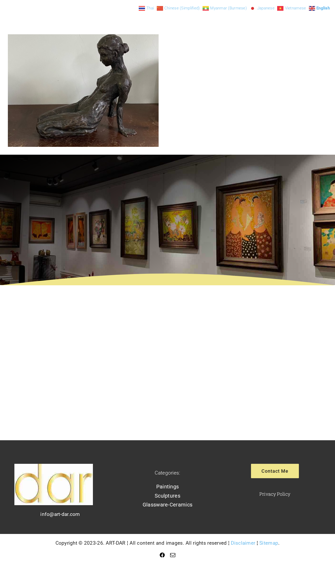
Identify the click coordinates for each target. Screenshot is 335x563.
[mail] (172, 555)
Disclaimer (243, 543)
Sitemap (268, 543)
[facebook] (162, 555)
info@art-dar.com (60, 514)
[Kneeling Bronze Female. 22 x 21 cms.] (83, 90)
